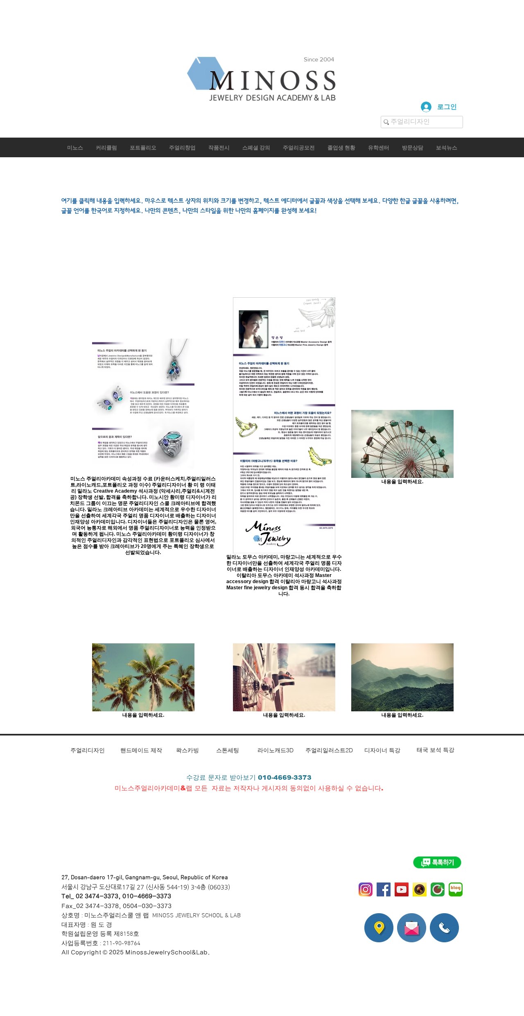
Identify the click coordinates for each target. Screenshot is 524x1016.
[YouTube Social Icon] (402, 889)
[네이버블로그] (456, 889)
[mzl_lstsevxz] (420, 889)
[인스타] (366, 889)
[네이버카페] (438, 889)
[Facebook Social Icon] (384, 889)
